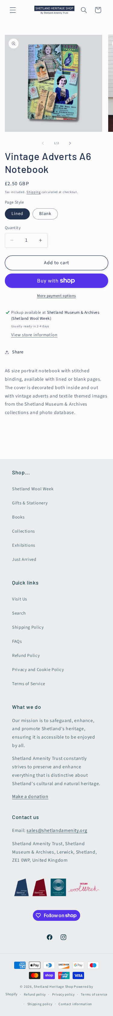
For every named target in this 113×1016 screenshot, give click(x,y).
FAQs (17, 641)
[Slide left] (42, 143)
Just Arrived (24, 559)
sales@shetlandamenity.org (57, 830)
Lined (17, 213)
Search (19, 613)
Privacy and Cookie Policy (38, 670)
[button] (13, 10)
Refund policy (35, 994)
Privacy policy (63, 994)
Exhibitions (23, 545)
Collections (23, 531)
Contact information (75, 1004)
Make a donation (30, 796)
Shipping (34, 192)
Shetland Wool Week (32, 489)
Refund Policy (26, 655)
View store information (34, 335)
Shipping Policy (28, 627)
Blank (45, 213)
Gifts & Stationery (30, 503)
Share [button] (18, 352)
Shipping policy (39, 1004)
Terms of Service (28, 684)
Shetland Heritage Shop (53, 986)
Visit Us (19, 599)
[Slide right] (70, 143)
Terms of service (94, 994)
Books (18, 517)
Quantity (12, 228)
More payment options (56, 295)
